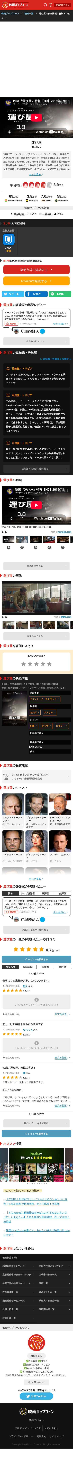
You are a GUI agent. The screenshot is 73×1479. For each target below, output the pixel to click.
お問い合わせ (38, 1382)
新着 (10, 893)
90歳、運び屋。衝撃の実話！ (19, 1067)
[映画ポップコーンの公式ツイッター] (36, 1396)
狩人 (25, 986)
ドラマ (45, 726)
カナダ (33, 712)
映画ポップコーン (10, 13)
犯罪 (32, 726)
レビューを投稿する (37, 959)
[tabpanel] (36, 1165)
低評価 (62, 893)
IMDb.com (66, 617)
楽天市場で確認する (34, 270)
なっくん (28, 1029)
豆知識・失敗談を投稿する (56, 358)
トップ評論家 (28, 893)
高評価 (45, 893)
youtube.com (64, 532)
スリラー (60, 726)
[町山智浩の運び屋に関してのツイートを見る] (42, 331)
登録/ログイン (63, 5)
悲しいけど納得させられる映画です (23, 1024)
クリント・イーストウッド (43, 699)
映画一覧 (29, 13)
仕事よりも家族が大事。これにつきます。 (27, 980)
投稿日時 (28, 967)
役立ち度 (10, 967)
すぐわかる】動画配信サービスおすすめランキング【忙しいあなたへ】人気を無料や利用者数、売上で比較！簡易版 (36, 1217)
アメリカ (48, 712)
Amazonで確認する (34, 281)
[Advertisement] (36, 59)
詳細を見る (36, 1356)
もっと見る (35, 174)
